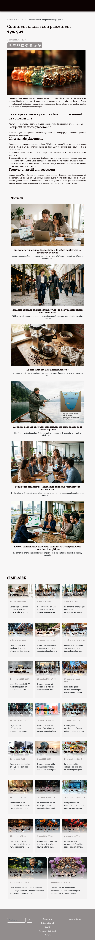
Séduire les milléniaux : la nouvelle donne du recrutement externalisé (47, 488)
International (47, 923)
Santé (47, 927)
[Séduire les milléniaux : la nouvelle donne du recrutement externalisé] (47, 462)
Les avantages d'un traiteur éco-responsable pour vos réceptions (48, 635)
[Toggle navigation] (6, 6)
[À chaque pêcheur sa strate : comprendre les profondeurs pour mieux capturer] (47, 402)
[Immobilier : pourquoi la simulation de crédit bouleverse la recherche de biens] (47, 225)
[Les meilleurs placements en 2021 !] (27, 868)
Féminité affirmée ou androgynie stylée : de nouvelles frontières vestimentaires (47, 311)
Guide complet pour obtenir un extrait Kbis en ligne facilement (75, 792)
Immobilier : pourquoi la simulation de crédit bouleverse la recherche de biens (47, 251)
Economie (20, 20)
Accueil (10, 20)
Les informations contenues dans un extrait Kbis (69, 873)
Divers (47, 935)
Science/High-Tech (47, 931)
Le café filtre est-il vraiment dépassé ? (47, 369)
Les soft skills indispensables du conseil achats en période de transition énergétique (47, 548)
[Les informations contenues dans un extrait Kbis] (67, 868)
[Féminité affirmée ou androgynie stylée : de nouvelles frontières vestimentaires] (47, 285)
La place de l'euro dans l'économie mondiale (48, 829)
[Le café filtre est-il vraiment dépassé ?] (47, 345)
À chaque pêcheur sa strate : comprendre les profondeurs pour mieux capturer (47, 428)
